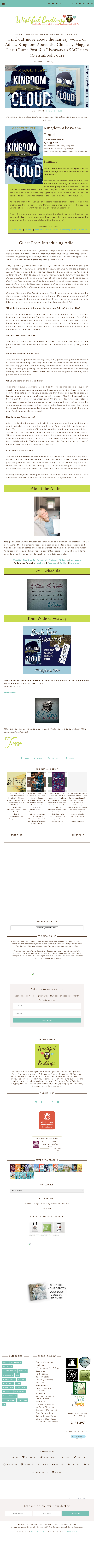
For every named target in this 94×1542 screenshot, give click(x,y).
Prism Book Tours (53, 111)
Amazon (28, 230)
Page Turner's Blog (44, 1413)
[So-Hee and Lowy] (13, 1178)
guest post (60, 34)
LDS (17, 1375)
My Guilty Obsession (45, 1407)
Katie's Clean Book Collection (44, 1390)
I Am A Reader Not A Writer (48, 1368)
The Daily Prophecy (44, 1380)
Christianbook (79, 230)
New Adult (8, 1383)
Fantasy (39, 34)
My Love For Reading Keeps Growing (45, 1397)
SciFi (18, 1383)
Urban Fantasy (10, 1396)
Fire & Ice (40, 1383)
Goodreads (17, 230)
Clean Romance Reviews (47, 1422)
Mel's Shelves (42, 1386)
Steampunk (8, 1387)
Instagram (76, 560)
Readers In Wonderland (46, 1410)
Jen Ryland (41, 1365)
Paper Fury (40, 1401)
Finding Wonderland (45, 1362)
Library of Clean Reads (46, 1419)
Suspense (7, 1391)
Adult (6, 1362)
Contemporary (10, 1371)
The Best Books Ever (45, 1404)
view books (57, 1153)
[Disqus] (47, 877)
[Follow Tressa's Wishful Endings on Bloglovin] (78, 1438)
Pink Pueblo (53, 1525)
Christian (29, 34)
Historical (8, 1375)
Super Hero (21, 1387)
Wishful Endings (38, 1532)
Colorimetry (41, 1371)
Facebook (42, 560)
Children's (16, 1362)
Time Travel (19, 1391)
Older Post (78, 835)
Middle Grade (9, 1379)
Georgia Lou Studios (71, 1532)
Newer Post (16, 835)
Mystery (21, 1379)
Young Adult (73, 34)
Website (17, 560)
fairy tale (22, 1400)
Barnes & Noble (43, 230)
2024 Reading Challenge (47, 1138)
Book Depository (61, 230)
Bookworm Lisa (43, 1393)
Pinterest (64, 560)
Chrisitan (7, 1366)
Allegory (19, 34)
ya (4, 1404)
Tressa (44, 1142)
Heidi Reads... (42, 1374)
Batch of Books (42, 1377)
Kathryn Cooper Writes (46, 1416)
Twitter (53, 560)
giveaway (48, 34)
